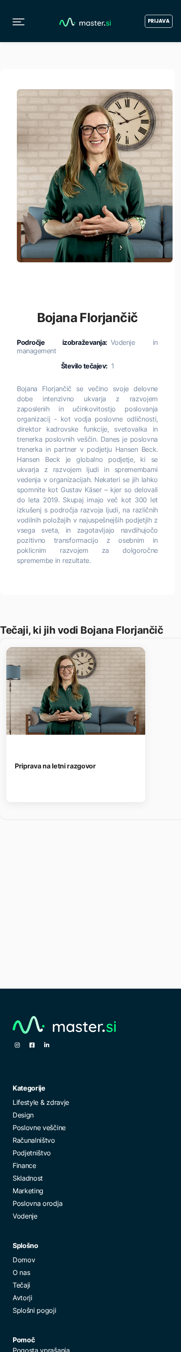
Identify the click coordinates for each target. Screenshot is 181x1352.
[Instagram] (17, 1045)
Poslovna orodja (37, 1203)
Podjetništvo (32, 1153)
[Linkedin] (46, 1045)
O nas (21, 1272)
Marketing (28, 1191)
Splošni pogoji (34, 1310)
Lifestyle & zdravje (41, 1102)
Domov (24, 1260)
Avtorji (22, 1297)
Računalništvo (34, 1140)
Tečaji (21, 1285)
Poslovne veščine (39, 1127)
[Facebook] (32, 1045)
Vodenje (25, 1216)
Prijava (159, 20)
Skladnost (28, 1178)
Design (23, 1115)
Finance (24, 1165)
